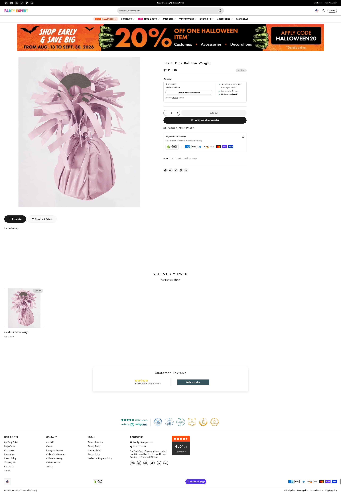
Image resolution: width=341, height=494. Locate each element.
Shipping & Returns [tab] (43, 219)
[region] (170, 3)
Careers (49, 446)
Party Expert (16, 490)
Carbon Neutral (53, 462)
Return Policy (10, 458)
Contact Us (9, 466)
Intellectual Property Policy (100, 458)
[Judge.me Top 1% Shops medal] (203, 422)
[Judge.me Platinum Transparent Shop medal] (180, 422)
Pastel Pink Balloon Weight (16, 332)
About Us (50, 442)
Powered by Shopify (29, 490)
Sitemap (49, 466)
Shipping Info (10, 462)
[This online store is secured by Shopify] (172, 146)
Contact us (318, 3)
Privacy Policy (94, 446)
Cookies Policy (94, 450)
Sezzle (7, 470)
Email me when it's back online (189, 92)
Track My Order (330, 3)
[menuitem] (24, 442)
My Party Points (11, 442)
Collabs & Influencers (56, 454)
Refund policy (289, 490)
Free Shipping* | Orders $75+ (170, 3)
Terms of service (316, 490)
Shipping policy (331, 490)
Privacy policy (302, 490)
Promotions (9, 454)
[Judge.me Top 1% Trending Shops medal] (214, 422)
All (172, 158)
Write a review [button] (193, 382)
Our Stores (9, 450)
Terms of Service (95, 442)
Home (165, 158)
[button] (317, 10)
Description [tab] (17, 219)
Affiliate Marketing (54, 458)
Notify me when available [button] (206, 120)
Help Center (9, 446)
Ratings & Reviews (54, 450)
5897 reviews (181, 451)
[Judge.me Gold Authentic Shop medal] (192, 422)
